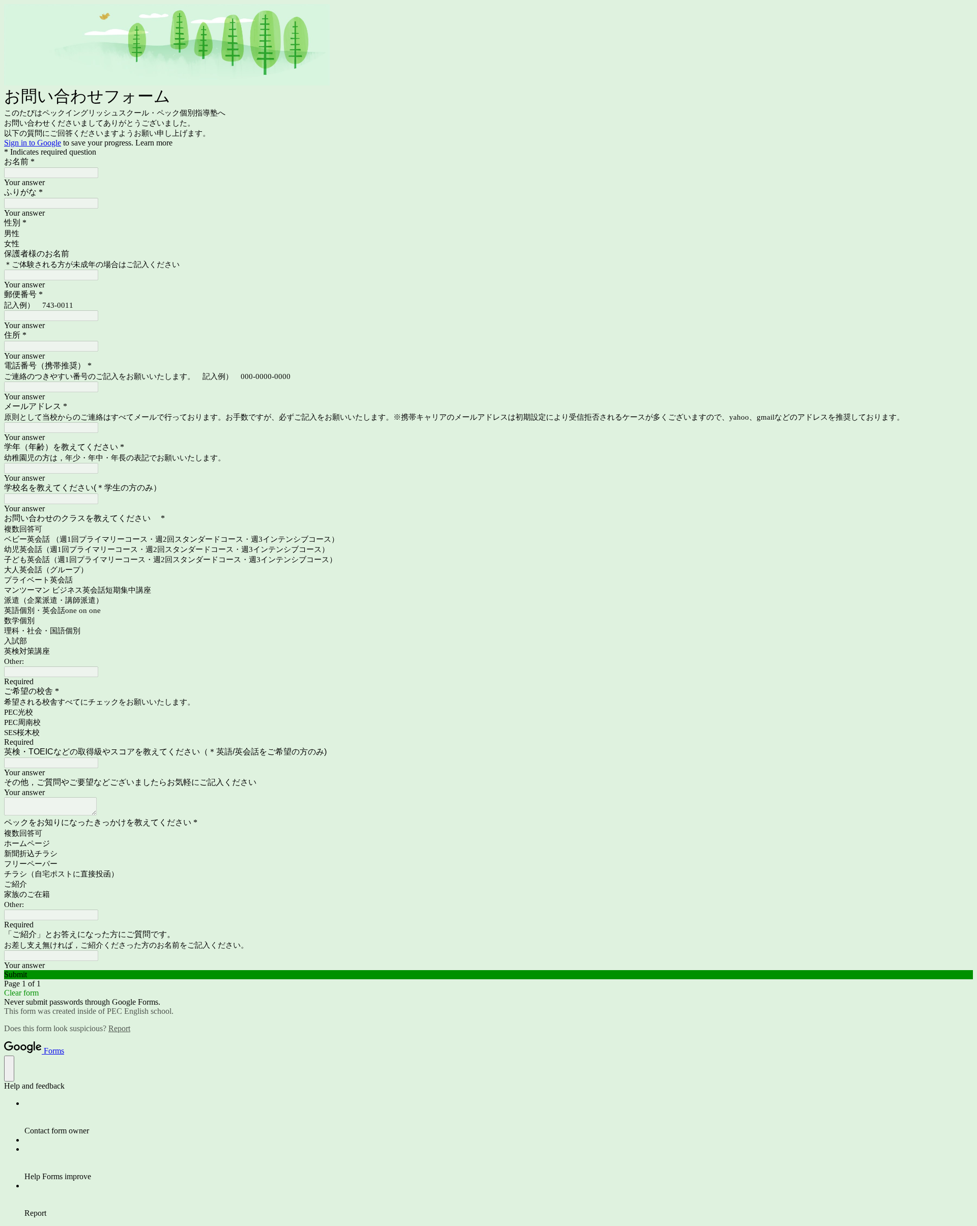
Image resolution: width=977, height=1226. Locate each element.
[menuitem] (498, 1117)
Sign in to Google (32, 142)
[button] (488, 974)
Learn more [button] (154, 142)
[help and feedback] (9, 1069)
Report (119, 1028)
